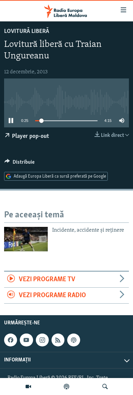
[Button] (19, 163)
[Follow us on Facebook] (10, 340)
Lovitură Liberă (26, 32)
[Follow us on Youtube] (26, 340)
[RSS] (57, 340)
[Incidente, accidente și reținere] (26, 239)
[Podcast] (66, 386)
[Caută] (105, 386)
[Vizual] (28, 386)
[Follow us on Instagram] (42, 340)
